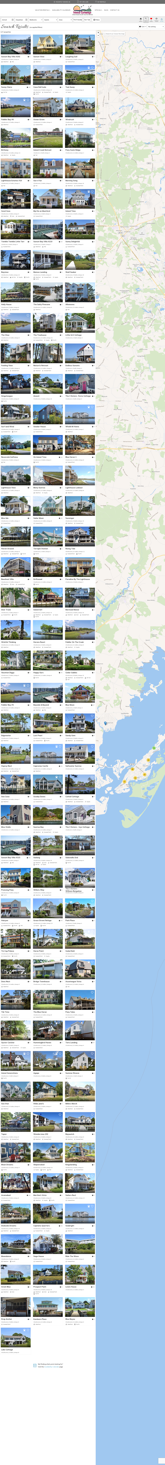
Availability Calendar (61, 10)
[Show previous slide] (33, 44)
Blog (106, 10)
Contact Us (114, 10)
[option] (142, 26)
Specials (98, 10)
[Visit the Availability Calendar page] (35, 1366)
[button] (15, 52)
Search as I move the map (115, 34)
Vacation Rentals (42, 10)
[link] (16, 49)
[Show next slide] (30, 44)
